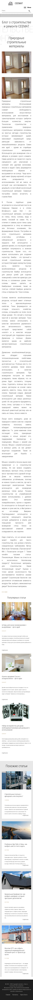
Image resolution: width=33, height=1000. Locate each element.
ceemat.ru (20, 984)
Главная (8, 995)
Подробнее (5, 650)
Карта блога (23, 995)
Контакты (15, 995)
